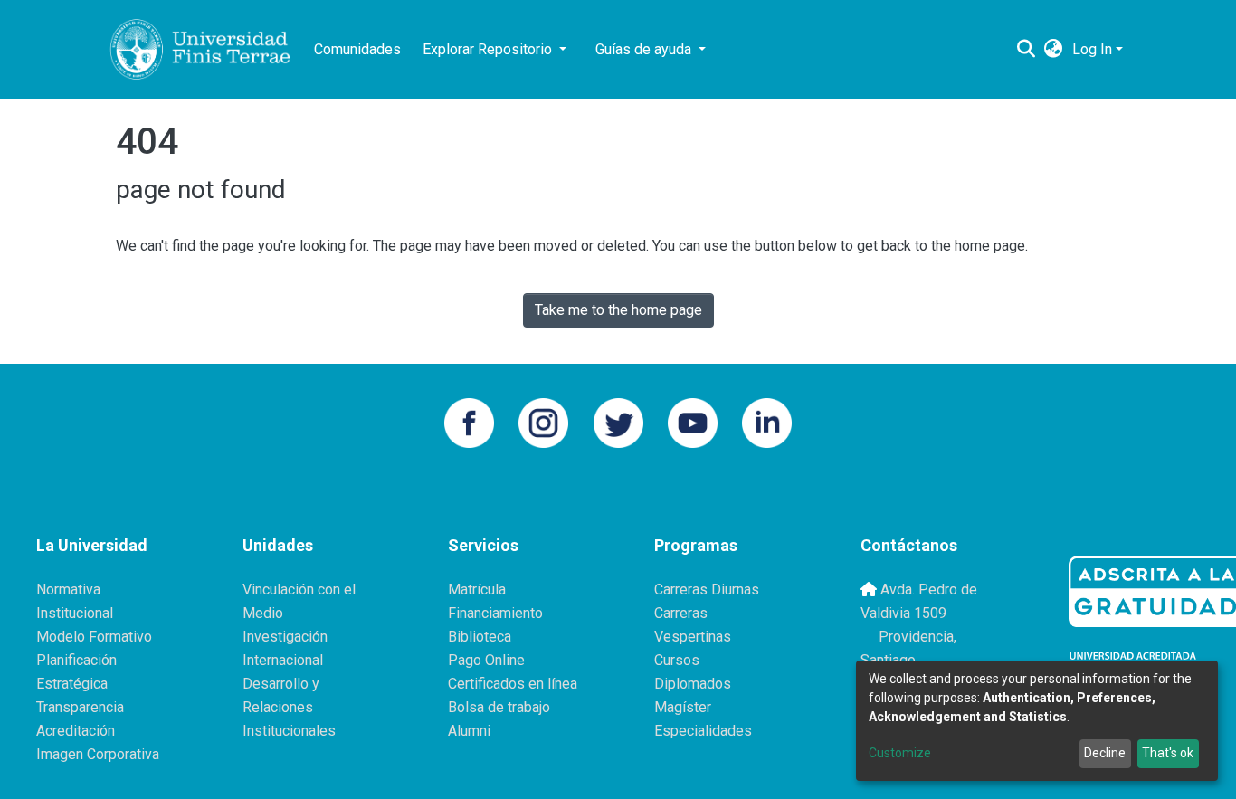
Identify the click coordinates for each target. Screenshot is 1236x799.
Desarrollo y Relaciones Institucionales (289, 707)
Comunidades (357, 49)
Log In (1092, 49)
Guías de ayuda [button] (645, 49)
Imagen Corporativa (97, 754)
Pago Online (486, 660)
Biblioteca (479, 636)
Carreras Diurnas (706, 589)
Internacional (282, 660)
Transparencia (80, 707)
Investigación (285, 636)
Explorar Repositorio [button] (489, 49)
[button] (1054, 50)
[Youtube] (693, 421)
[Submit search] (1026, 50)
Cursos (676, 660)
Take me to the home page (618, 310)
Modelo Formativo (94, 636)
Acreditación (75, 730)
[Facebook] (469, 421)
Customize (900, 753)
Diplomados (692, 683)
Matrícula (477, 589)
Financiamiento (495, 613)
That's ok (1167, 753)
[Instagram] (543, 421)
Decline (1105, 753)
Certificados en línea (512, 683)
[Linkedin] (767, 421)
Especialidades (703, 730)
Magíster (682, 707)
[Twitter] (618, 421)
